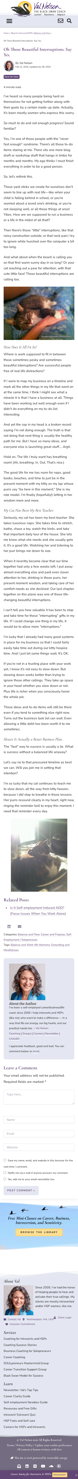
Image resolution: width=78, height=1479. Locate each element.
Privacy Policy (24, 1445)
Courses (38, 1033)
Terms (10, 1445)
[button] (9, 21)
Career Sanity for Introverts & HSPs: (31, 1474)
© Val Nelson (24, 1440)
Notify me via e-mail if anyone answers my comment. (38, 1173)
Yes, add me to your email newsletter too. (31, 1179)
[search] (60, 21)
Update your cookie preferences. (53, 1445)
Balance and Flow (42, 33)
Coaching (14, 1033)
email (36, 1051)
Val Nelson (42, 1028)
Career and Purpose (53, 934)
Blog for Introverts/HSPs (22, 33)
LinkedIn (14, 1038)
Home (6, 33)
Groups (26, 1033)
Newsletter (51, 1033)
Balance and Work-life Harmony (30, 945)
